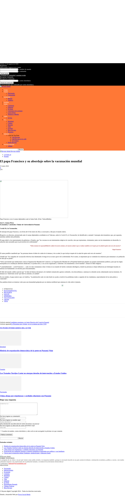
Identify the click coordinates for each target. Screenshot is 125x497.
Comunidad (11, 95)
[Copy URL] (44, 173)
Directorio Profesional (9, 144)
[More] (51, 173)
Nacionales (11, 93)
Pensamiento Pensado (10, 484)
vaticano (6, 299)
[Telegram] (20, 173)
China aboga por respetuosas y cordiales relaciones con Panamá (25, 396)
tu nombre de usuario (24, 69)
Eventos (10, 128)
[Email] (32, 173)
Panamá (6, 91)
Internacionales (8, 470)
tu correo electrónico (24, 81)
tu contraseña (22, 71)
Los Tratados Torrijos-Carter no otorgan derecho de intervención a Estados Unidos (33, 373)
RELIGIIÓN (8, 292)
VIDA (6, 301)
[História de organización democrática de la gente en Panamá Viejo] (10, 345)
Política (5, 116)
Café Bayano (16, 137)
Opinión (6, 104)
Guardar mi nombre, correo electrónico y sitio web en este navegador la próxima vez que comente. (32, 431)
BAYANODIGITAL (10, 290)
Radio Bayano (12, 142)
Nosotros (10, 132)
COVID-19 (7, 155)
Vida (9, 127)
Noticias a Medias (13, 114)
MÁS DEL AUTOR (24, 328)
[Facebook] (9, 173)
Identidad (11, 121)
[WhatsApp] (3, 173)
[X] (15, 173)
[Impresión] (38, 173)
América (10, 100)
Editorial (10, 107)
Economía (6, 102)
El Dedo (10, 109)
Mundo (10, 98)
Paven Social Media (24, 494)
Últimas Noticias (9, 486)
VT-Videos (15, 141)
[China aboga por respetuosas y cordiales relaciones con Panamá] (10, 390)
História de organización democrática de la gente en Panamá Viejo (26, 351)
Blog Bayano (12, 130)
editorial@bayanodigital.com (17, 463)
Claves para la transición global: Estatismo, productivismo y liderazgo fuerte (27, 453)
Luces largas (12, 112)
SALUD (6, 294)
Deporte (10, 125)
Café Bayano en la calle (19, 139)
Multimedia (6, 133)
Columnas (11, 105)
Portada (6, 90)
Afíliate (10, 146)
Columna (7, 474)
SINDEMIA (8, 296)
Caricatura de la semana (15, 111)
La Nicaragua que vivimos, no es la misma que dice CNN (28, 324)
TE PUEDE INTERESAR (9, 328)
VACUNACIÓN (9, 297)
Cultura (10, 123)
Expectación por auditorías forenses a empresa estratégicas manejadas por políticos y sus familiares (34, 451)
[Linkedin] (26, 173)
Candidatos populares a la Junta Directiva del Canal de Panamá (29, 322)
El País (10, 118)
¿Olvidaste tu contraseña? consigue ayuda (13, 75)
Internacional (7, 97)
